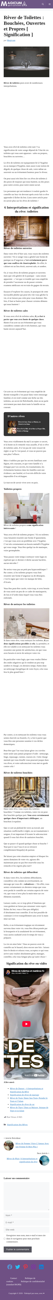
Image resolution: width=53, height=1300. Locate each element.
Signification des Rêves (17, 1124)
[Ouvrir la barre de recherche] (42, 4)
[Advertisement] (26, 117)
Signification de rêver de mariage (24, 1095)
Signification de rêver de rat (22, 1104)
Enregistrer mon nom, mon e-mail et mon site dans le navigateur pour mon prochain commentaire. (26, 1238)
